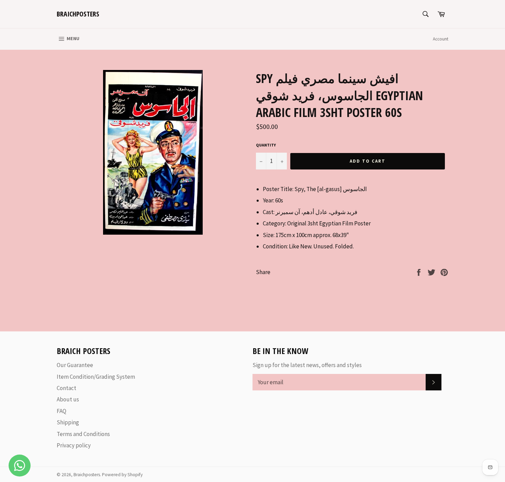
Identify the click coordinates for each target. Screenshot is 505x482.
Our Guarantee (75, 365)
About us (68, 399)
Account (440, 39)
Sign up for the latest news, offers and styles (307, 365)
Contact (66, 388)
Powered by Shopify (122, 475)
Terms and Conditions (83, 434)
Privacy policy (74, 445)
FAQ (61, 411)
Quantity (266, 145)
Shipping (68, 422)
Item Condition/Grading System (96, 376)
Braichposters (78, 14)
